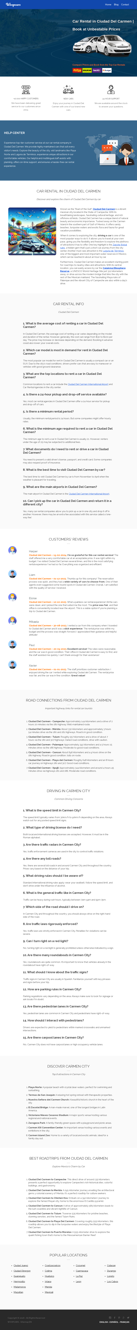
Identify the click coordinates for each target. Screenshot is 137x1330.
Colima (48, 1270)
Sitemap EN (26, 1322)
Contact (125, 4)
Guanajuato (19, 1276)
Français (124, 1322)
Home (108, 4)
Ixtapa (48, 1281)
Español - (115, 1322)
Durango (111, 1270)
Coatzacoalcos (52, 1265)
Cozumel (80, 1265)
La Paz (79, 1276)
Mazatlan (18, 1292)
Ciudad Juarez (21, 1265)
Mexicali (49, 1292)
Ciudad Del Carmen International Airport (88, 384)
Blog (116, 4)
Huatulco (49, 1276)
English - (105, 1322)
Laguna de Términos (113, 250)
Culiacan (111, 1265)
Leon (78, 1281)
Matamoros (20, 1287)
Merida (48, 1287)
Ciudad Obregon (22, 1270)
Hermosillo (19, 1281)
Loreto (110, 1276)
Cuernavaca (82, 1270)
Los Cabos (112, 1281)
